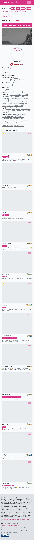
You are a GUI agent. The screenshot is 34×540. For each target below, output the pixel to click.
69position (9, 105)
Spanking (10, 102)
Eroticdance (18, 94)
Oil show (5, 11)
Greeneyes (9, 85)
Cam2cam (5, 100)
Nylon (13, 110)
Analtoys (18, 108)
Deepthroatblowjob (18, 118)
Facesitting (19, 100)
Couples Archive (20, 519)
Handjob (10, 104)
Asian (28, 8)
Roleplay (26, 104)
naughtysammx (7, 305)
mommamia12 (6, 185)
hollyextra (5, 212)
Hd (7, 114)
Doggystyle (12, 100)
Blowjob (25, 98)
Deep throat (6, 14)
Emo (24, 92)
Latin (12, 8)
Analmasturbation (18, 125)
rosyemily (5, 424)
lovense (4, 246)
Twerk (15, 104)
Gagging (20, 104)
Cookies (8, 525)
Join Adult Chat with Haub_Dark (17, 25)
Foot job (5, 17)
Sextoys (12, 108)
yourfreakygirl (6, 336)
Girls (17, 20)
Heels (22, 110)
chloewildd (5, 483)
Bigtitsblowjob (13, 114)
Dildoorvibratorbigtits (8, 120)
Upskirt (9, 110)
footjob (4, 215)
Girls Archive (4, 519)
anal (3, 157)
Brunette (14, 82)
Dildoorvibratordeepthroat (22, 120)
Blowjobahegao (17, 116)
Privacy (3, 525)
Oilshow (5, 102)
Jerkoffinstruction (18, 105)
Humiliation (26, 100)
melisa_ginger (6, 243)
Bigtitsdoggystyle (7, 124)
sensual (11, 485)
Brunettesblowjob (7, 118)
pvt (8, 215)
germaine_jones (7, 155)
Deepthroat (25, 94)
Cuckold (28, 110)
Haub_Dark (17, 61)
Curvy (8, 87)
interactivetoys (11, 397)
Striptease (24, 11)
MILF (11, 17)
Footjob (5, 104)
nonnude (4, 276)
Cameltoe (16, 96)
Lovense (14, 14)
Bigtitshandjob (17, 124)
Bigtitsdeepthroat (7, 116)
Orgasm (28, 14)
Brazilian (21, 80)
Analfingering (15, 122)
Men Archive (12, 519)
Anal (23, 8)
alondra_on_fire (7, 366)
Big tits (21, 14)
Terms (13, 525)
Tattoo (18, 110)
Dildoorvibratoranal (8, 125)
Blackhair (8, 82)
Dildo (18, 8)
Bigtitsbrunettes (22, 114)
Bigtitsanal (23, 122)
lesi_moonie (5, 274)
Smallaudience (12, 92)
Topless (17, 102)
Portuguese (14, 80)
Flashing (22, 102)
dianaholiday (6, 394)
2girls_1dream (6, 455)
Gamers (20, 92)
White (8, 80)
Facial (4, 105)
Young (8, 72)
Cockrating (5, 112)
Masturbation (15, 11)
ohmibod (18, 397)
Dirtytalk (5, 96)
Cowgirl (22, 96)
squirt (6, 157)
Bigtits (7, 89)
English (16, 77)
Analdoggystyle (7, 122)
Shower (28, 102)
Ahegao (10, 96)
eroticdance (5, 485)
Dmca (17, 525)
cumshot (10, 338)
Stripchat (10, 70)
